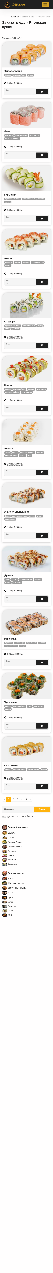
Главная (15, 17)
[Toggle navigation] (45, 4)
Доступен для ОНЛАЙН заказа (21, 816)
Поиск (42, 809)
